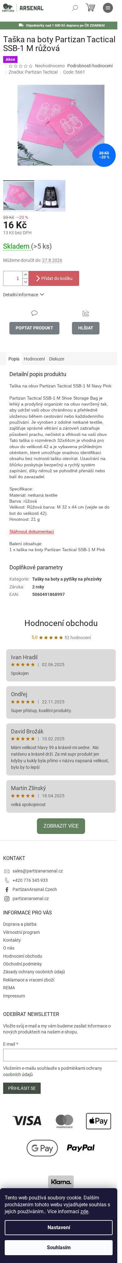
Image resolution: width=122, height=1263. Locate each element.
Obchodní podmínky (22, 963)
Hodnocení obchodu (61, 623)
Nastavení (59, 1227)
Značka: (33, 72)
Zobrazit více (61, 826)
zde (84, 1211)
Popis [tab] (13, 358)
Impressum (14, 995)
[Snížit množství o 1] (25, 282)
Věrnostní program (21, 932)
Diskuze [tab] (56, 358)
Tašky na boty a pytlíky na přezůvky (67, 579)
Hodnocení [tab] (34, 358)
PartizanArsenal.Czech (35, 889)
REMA (9, 987)
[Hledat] (75, 8)
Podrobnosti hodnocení (90, 65)
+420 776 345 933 (30, 880)
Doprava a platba (20, 924)
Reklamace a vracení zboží (28, 979)
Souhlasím (59, 1247)
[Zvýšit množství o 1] (25, 274)
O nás (8, 947)
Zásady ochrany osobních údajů (34, 971)
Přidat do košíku (57, 278)
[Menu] (108, 8)
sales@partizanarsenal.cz (38, 870)
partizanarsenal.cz (31, 898)
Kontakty (12, 940)
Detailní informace (20, 294)
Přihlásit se (22, 1088)
